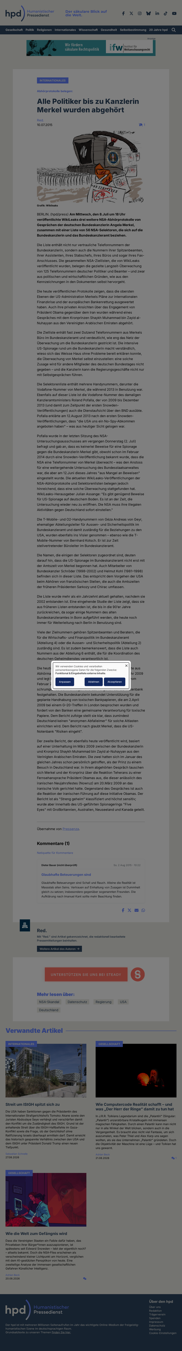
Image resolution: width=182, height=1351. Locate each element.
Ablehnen (93, 681)
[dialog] (91, 675)
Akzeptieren (115, 681)
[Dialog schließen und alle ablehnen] (126, 664)
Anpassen (65, 681)
